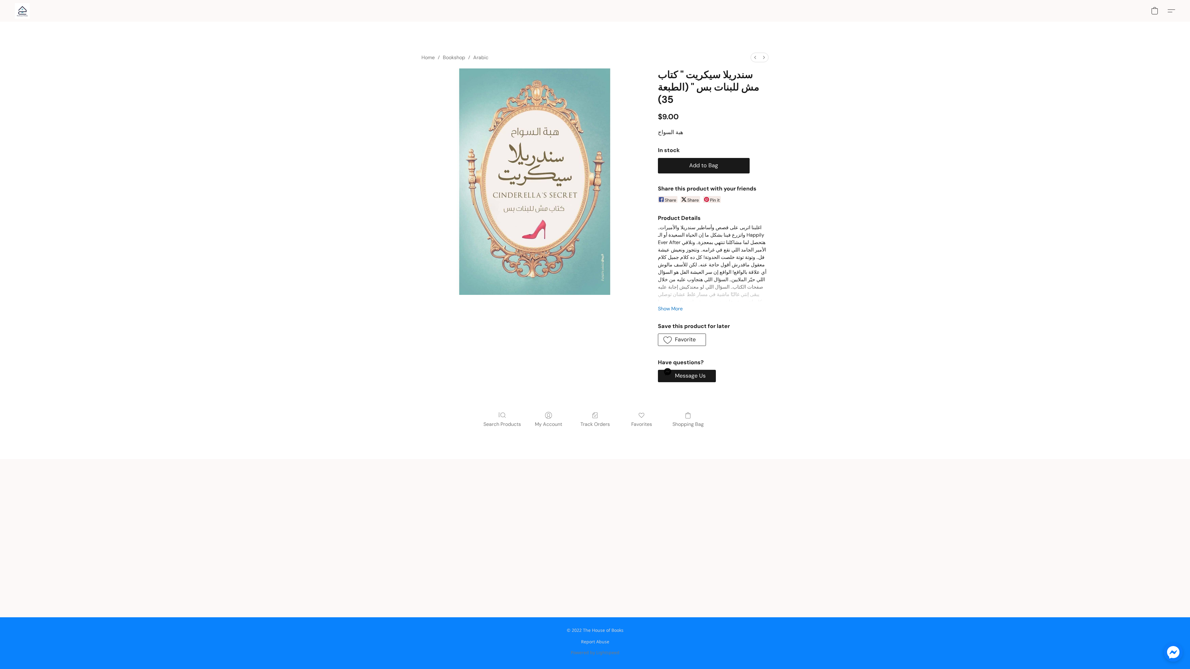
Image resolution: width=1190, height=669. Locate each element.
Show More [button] (670, 308)
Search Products (502, 424)
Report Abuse (595, 642)
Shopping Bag (688, 424)
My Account (548, 424)
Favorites (641, 424)
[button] (22, 11)
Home (428, 57)
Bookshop (454, 57)
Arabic (480, 57)
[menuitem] (755, 57)
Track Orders (595, 424)
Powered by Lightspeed (595, 652)
